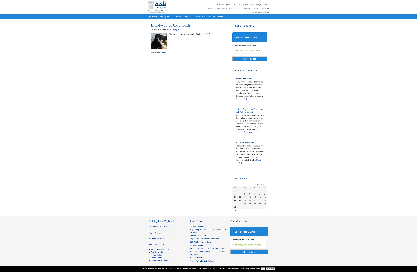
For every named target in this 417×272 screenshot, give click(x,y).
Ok (263, 269)
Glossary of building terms (159, 226)
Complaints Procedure (160, 260)
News (163, 52)
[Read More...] (241, 99)
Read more (270, 269)
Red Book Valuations (245, 142)
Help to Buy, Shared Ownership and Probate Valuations (249, 110)
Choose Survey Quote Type (244, 45)
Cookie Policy (156, 258)
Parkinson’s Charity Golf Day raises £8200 (207, 248)
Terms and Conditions (160, 249)
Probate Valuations (244, 78)
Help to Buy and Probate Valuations (204, 239)
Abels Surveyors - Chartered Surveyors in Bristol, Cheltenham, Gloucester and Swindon (157, 7)
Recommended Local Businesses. (162, 238)
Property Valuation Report (249, 50)
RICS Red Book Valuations (200, 242)
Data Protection (157, 252)
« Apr (234, 210)
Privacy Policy (156, 255)
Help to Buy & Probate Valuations (203, 261)
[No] (414, 269)
